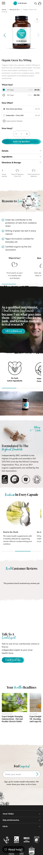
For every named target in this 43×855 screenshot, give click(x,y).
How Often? (7, 102)
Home (4, 9)
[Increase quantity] (27, 134)
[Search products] (35, 3)
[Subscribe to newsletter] (37, 774)
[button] (39, 3)
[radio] (4, 109)
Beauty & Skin (15, 9)
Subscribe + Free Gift (15, 115)
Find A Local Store (13, 660)
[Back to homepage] (19, 3)
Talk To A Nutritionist (13, 331)
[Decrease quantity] (16, 134)
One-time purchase (14, 109)
